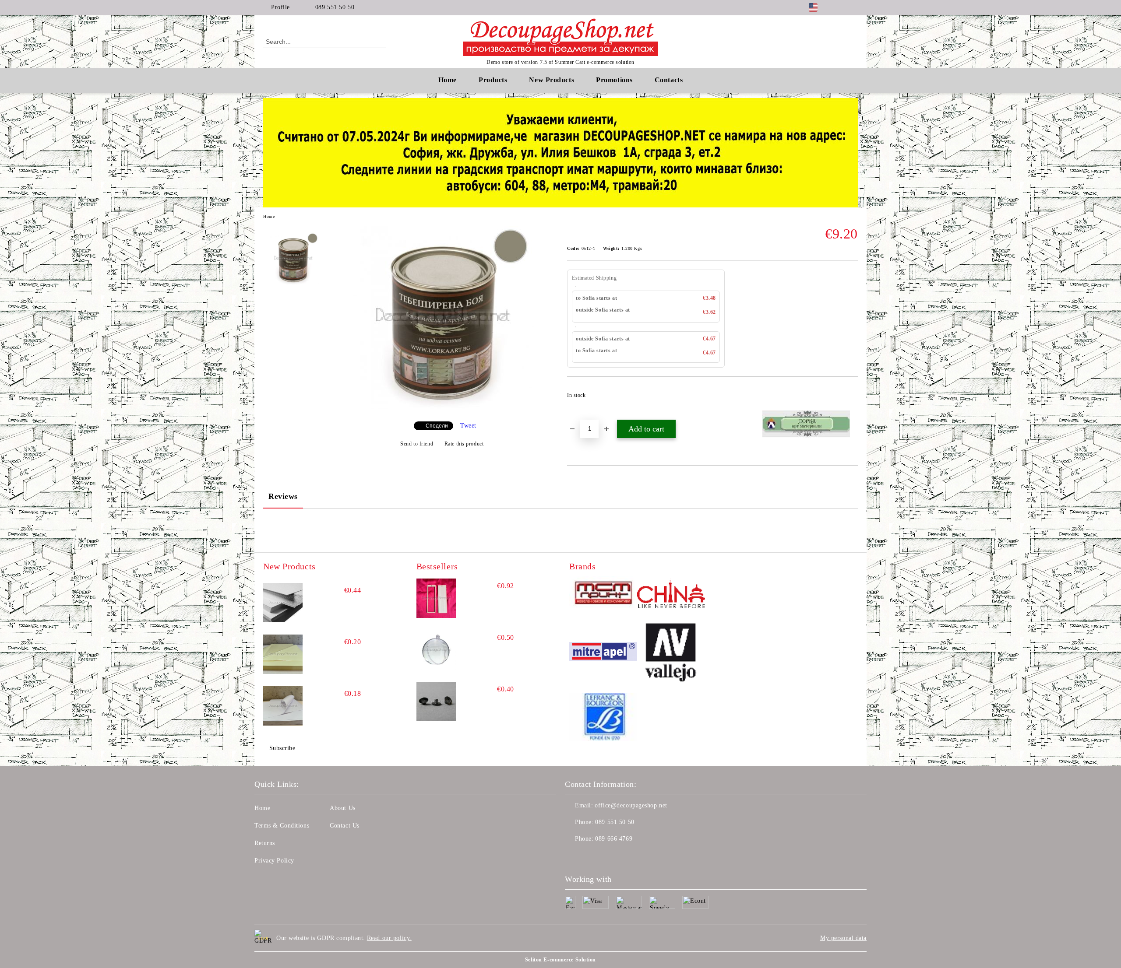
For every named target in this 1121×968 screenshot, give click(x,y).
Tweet (468, 425)
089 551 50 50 (334, 7)
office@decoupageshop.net (631, 805)
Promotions (614, 80)
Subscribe (282, 748)
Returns (264, 843)
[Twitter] (853, 7)
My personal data (843, 938)
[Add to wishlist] (851, 398)
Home (447, 80)
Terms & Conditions (281, 825)
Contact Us (345, 825)
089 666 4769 (613, 838)
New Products (551, 80)
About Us (342, 808)
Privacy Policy (274, 860)
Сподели (437, 426)
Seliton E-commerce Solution (560, 960)
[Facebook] (840, 7)
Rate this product (463, 444)
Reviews (283, 496)
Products (493, 80)
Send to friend (416, 444)
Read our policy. (389, 938)
